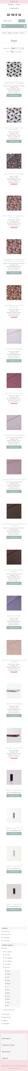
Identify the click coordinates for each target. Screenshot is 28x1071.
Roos (8, 990)
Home (4, 33)
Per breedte (8, 961)
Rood (8, 971)
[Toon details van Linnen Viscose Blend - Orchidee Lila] (14, 422)
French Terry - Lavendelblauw (14, 349)
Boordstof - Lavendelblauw (14, 704)
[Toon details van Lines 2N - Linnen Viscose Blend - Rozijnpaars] (14, 557)
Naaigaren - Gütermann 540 (14, 904)
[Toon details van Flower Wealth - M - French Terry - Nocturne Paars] (14, 292)
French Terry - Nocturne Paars (14, 393)
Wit (8, 1005)
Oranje (9, 974)
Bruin (8, 996)
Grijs (8, 1002)
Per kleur (16, 33)
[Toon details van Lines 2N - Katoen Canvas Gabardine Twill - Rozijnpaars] (14, 511)
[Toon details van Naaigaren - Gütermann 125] (14, 815)
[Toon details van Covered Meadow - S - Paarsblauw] (14, 161)
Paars (8, 986)
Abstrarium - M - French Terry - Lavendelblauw (14, 128)
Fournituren (6, 1014)
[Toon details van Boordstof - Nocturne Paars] (14, 735)
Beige (8, 993)
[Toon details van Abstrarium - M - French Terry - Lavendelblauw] (14, 115)
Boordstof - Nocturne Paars (14, 748)
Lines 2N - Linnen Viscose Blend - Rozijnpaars (14, 570)
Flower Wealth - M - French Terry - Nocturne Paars (14, 306)
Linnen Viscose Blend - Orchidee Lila (14, 435)
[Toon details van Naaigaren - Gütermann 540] (14, 891)
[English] (11, 2)
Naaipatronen (7, 1017)
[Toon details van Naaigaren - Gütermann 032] (14, 777)
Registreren (11, 4)
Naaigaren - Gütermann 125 (14, 828)
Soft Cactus (6, 931)
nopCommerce (16, 1068)
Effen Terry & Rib (10, 1010)
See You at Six (7, 934)
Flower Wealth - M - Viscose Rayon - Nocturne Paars (14, 216)
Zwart (8, 999)
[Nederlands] (13, 2)
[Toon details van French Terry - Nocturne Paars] (14, 380)
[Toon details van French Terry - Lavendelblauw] (14, 336)
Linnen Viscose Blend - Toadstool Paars (14, 479)
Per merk (7, 955)
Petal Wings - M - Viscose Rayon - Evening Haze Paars (14, 661)
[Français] (15, 2)
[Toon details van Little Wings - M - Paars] (14, 603)
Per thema (8, 964)
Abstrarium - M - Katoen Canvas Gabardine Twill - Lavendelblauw (14, 82)
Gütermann (6, 937)
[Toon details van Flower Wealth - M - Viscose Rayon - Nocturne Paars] (14, 203)
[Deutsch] (17, 2)
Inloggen (17, 4)
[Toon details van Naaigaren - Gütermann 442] (14, 853)
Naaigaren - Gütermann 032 (14, 790)
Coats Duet (6, 940)
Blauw (8, 983)
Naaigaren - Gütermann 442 (14, 866)
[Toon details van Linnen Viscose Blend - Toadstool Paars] (14, 467)
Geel (8, 977)
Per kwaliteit (8, 958)
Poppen (5, 1020)
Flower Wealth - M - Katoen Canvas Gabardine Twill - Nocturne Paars (14, 260)
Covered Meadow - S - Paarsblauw (14, 174)
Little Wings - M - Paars (14, 616)
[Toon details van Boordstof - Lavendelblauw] (14, 691)
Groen (8, 980)
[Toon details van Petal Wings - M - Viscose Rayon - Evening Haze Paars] (14, 647)
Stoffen (10, 33)
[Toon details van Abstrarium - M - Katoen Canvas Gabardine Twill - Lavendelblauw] (14, 69)
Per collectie (8, 951)
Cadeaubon (6, 1023)
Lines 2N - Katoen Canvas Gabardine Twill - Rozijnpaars (14, 524)
